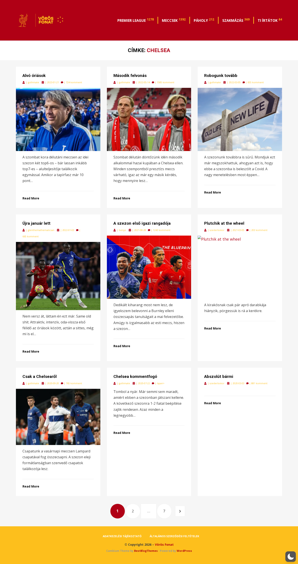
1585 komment (165, 82)
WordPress (184, 551)
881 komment (259, 383)
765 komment (74, 383)
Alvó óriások (34, 75)
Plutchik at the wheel (224, 223)
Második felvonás (130, 75)
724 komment (74, 82)
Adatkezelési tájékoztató (122, 536)
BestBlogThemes (146, 551)
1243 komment (161, 230)
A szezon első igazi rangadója (142, 223)
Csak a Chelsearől (39, 376)
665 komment (30, 236)
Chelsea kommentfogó (135, 376)
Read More (30, 198)
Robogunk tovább (220, 75)
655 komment (256, 82)
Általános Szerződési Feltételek (174, 536)
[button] (290, 556)
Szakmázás (236, 20)
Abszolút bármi (218, 376)
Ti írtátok (270, 20)
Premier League (135, 20)
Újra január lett (36, 223)
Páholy (204, 20)
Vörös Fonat (164, 544)
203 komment (259, 230)
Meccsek (174, 20)
